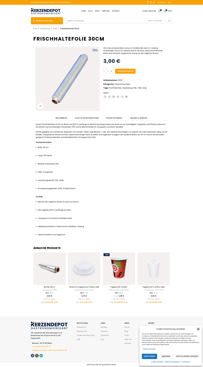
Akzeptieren (149, 356)
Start (35, 28)
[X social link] (109, 97)
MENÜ (127, 323)
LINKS (103, 323)
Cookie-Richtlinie (157, 362)
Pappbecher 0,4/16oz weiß (153, 287)
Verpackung (45, 28)
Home (127, 327)
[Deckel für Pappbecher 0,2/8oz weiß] (84, 268)
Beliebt (151, 323)
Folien (55, 28)
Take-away (142, 88)
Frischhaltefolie (115, 88)
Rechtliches (82, 323)
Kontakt (128, 343)
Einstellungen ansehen (187, 356)
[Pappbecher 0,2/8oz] (119, 268)
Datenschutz (82, 331)
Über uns (128, 339)
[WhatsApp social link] (154, 2)
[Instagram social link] (150, 2)
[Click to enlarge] (40, 106)
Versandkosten (51, 302)
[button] (198, 329)
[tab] (61, 118)
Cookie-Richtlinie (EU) (86, 335)
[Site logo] (46, 11)
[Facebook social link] (147, 2)
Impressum (186, 362)
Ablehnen (166, 356)
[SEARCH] (169, 20)
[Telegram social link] (126, 97)
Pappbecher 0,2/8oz (119, 287)
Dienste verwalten (149, 349)
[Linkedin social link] (118, 97)
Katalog (104, 327)
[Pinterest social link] (113, 97)
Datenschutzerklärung (173, 362)
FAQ (102, 339)
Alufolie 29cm (49, 287)
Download (105, 335)
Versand (104, 331)
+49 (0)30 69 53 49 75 (41, 346)
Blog (126, 331)
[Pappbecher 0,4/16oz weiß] (153, 268)
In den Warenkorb (125, 71)
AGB (78, 339)
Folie (135, 88)
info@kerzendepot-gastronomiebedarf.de (49, 350)
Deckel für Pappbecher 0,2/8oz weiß (84, 287)
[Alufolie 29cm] (49, 268)
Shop (127, 335)
